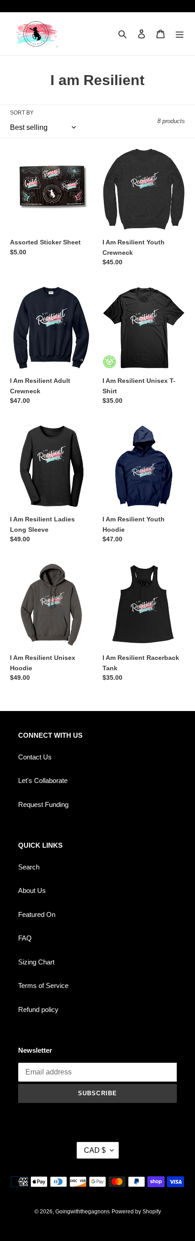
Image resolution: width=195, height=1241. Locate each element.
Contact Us (35, 757)
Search (28, 867)
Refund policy (38, 1009)
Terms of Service (43, 985)
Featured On (36, 914)
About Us (32, 890)
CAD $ (95, 1150)
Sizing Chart (36, 962)
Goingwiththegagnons (82, 1211)
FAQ (25, 938)
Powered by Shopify (136, 1211)
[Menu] (179, 33)
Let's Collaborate (43, 780)
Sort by (22, 113)
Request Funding (43, 804)
